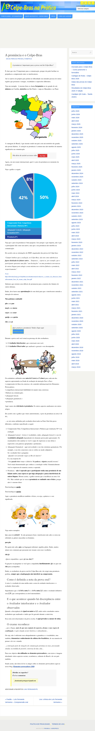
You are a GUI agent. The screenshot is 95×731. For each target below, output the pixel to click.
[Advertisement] (47, 33)
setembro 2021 (77, 292)
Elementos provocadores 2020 (23, 666)
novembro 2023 (77, 213)
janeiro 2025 (76, 170)
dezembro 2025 (77, 134)
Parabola (47, 728)
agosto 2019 (76, 354)
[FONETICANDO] (85, 3)
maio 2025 (75, 157)
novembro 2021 (77, 285)
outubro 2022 (76, 255)
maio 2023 (75, 232)
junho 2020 (76, 337)
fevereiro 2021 (77, 311)
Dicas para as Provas (15, 59)
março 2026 (76, 124)
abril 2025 (75, 160)
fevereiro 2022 (77, 275)
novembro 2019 (77, 351)
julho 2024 (75, 186)
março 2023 (76, 239)
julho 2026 (75, 111)
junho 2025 (76, 154)
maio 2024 (75, 193)
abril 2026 (75, 121)
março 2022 (76, 272)
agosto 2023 (76, 223)
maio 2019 (75, 360)
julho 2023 (75, 226)
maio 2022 (75, 265)
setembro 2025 (77, 144)
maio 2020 (75, 341)
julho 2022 (75, 262)
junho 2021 (76, 298)
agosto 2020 (76, 331)
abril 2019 (75, 364)
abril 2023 (75, 236)
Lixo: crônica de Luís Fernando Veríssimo (50, 700)
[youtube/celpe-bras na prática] (82, 3)
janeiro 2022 (76, 278)
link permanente (31, 689)
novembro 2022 (77, 252)
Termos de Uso (58, 724)
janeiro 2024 (76, 206)
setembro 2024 (77, 183)
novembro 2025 (77, 137)
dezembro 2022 (77, 249)
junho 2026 (76, 114)
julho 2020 (75, 334)
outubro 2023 (76, 216)
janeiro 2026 (76, 131)
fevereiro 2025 (77, 167)
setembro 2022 (77, 259)
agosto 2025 (76, 147)
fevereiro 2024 (77, 203)
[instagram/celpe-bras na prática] (89, 3)
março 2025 (76, 164)
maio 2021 (75, 301)
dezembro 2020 (77, 318)
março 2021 (76, 308)
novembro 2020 (77, 321)
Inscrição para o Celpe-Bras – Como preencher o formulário (82, 69)
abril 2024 (75, 196)
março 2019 (76, 367)
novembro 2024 (77, 177)
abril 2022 (75, 269)
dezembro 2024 (77, 173)
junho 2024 (76, 190)
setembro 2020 (77, 328)
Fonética (28, 59)
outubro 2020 (76, 324)
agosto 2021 (76, 295)
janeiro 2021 (76, 315)
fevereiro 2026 (77, 127)
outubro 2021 (76, 288)
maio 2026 (75, 118)
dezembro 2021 (77, 282)
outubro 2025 (76, 140)
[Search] (90, 52)
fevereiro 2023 (77, 242)
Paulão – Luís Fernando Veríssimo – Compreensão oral (16, 700)
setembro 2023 (77, 219)
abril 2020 (75, 344)
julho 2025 (75, 150)
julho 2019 (75, 357)
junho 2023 (76, 229)
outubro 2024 (76, 180)
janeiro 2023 (76, 246)
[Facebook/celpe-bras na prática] (93, 3)
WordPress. (55, 728)
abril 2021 (75, 305)
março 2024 (76, 200)
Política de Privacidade (40, 724)
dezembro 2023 (77, 209)
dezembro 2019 (77, 347)
